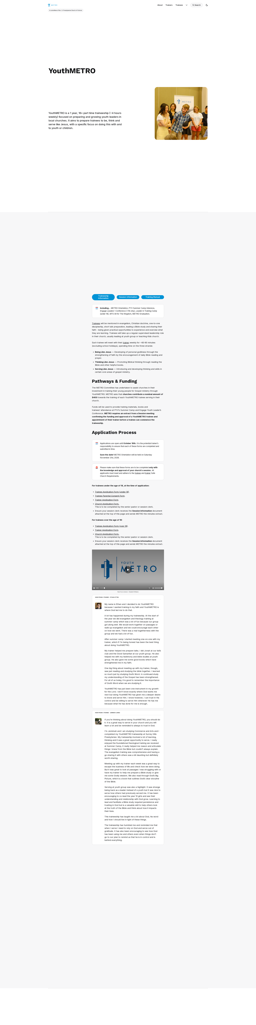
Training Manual (153, 297)
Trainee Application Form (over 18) (111, 526)
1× (149, 588)
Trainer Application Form (106, 500)
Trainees (179, 5)
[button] (207, 6)
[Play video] (128, 569)
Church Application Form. (107, 504)
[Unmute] (153, 588)
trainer (126, 342)
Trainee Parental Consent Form (110, 496)
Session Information (128, 297)
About (160, 5)
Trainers (169, 5)
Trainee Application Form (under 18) (112, 492)
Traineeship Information (103, 297)
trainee (138, 473)
